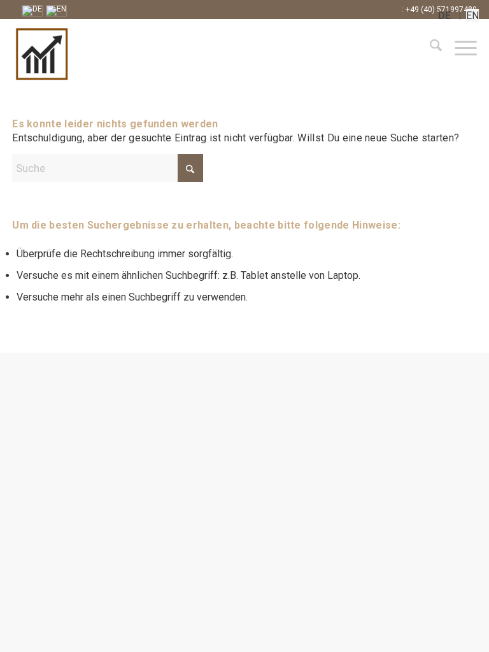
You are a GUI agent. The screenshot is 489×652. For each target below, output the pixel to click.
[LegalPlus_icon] (91, 54)
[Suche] (429, 47)
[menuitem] (429, 47)
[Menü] (459, 47)
